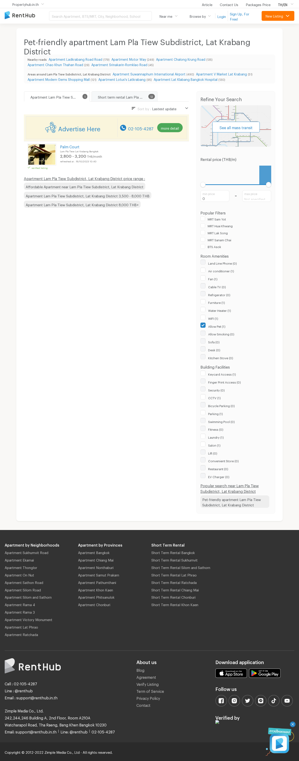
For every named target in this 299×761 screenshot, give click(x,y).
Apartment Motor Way (128, 58)
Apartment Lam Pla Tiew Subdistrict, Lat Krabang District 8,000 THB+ (82, 204)
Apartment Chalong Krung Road (180, 58)
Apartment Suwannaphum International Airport (149, 73)
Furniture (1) (216, 302)
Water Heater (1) (219, 310)
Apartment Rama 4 (20, 604)
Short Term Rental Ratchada (174, 581)
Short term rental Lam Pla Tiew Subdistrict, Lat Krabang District (127, 96)
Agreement (146, 676)
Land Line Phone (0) (222, 263)
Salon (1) (214, 445)
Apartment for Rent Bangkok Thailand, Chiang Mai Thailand (27, 15)
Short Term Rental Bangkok (173, 552)
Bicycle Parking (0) (221, 405)
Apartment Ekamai (19, 559)
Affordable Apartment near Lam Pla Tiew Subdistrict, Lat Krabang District (84, 186)
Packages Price (258, 4)
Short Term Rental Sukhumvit (174, 559)
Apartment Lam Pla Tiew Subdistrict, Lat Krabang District (60, 96)
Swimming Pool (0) (221, 421)
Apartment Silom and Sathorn (28, 596)
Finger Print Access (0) (224, 381)
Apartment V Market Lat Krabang (221, 73)
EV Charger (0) (218, 476)
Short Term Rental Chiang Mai (175, 589)
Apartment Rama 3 (20, 611)
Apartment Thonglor (21, 566)
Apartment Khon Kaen (95, 589)
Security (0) (216, 389)
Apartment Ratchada (21, 634)
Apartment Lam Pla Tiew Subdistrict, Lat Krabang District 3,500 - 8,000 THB (88, 195)
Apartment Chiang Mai (96, 559)
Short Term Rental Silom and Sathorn (180, 566)
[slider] (203, 184)
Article (207, 4)
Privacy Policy (148, 697)
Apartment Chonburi (94, 604)
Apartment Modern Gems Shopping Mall (59, 79)
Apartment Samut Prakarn (98, 574)
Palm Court (69, 146)
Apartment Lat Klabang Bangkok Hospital (185, 79)
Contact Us (229, 4)
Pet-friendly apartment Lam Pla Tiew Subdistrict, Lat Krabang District (231, 502)
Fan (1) (212, 278)
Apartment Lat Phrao (21, 626)
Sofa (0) (214, 341)
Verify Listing (147, 683)
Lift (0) (212, 453)
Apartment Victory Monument (28, 619)
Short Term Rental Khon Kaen (174, 604)
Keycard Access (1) (222, 374)
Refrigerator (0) (219, 294)
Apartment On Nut (19, 574)
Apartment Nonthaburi (96, 566)
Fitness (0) (215, 429)
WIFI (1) (213, 318)
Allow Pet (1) (216, 326)
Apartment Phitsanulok (96, 596)
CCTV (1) (214, 397)
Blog (140, 669)
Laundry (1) (216, 437)
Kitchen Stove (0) (220, 357)
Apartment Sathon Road (24, 581)
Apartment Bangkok (94, 552)
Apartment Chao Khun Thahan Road (55, 64)
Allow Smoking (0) (221, 333)
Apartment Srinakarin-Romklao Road (119, 64)
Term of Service (150, 690)
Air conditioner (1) (221, 270)
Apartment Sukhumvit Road (26, 552)
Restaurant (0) (218, 468)
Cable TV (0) (217, 286)
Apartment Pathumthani (97, 581)
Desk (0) (214, 349)
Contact (143, 704)
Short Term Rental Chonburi (173, 596)
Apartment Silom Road (23, 589)
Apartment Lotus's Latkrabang (122, 79)
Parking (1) (215, 413)
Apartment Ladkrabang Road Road (75, 58)
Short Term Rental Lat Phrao (174, 574)
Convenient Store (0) (223, 460)
